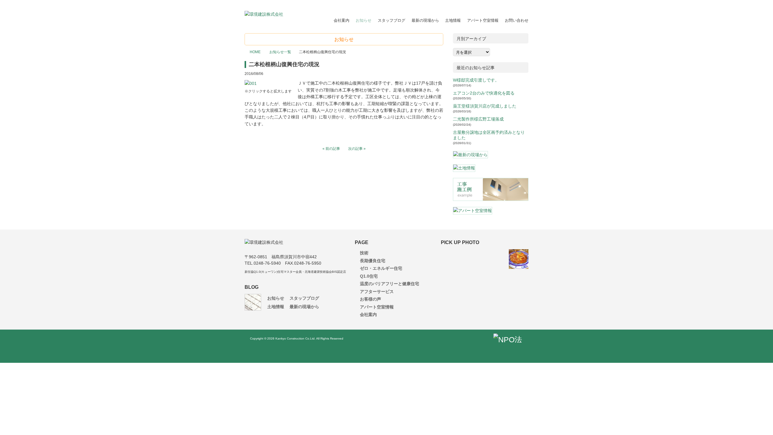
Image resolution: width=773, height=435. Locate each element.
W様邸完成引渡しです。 (476, 80)
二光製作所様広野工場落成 (478, 119)
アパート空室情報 (483, 20)
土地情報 (453, 20)
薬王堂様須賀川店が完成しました (484, 106)
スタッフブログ (391, 20)
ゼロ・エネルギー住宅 (381, 268)
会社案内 (341, 20)
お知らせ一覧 (279, 52)
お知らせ (363, 20)
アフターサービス (377, 291)
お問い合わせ (516, 20)
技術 (364, 252)
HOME (255, 52)
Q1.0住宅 (369, 276)
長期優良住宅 (372, 260)
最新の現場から (425, 20)
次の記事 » (357, 149)
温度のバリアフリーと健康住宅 (389, 283)
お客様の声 (370, 299)
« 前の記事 (331, 149)
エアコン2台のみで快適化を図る (484, 93)
